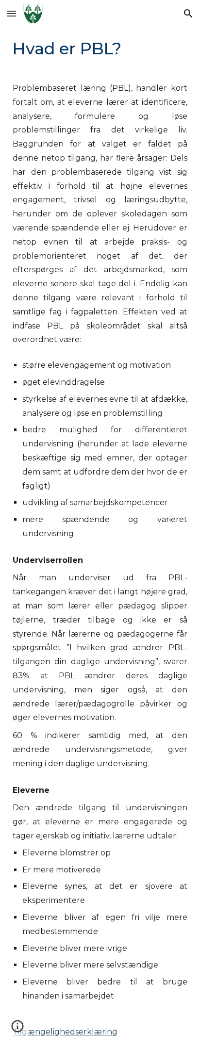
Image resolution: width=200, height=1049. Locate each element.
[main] (100, 48)
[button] (11, 13)
